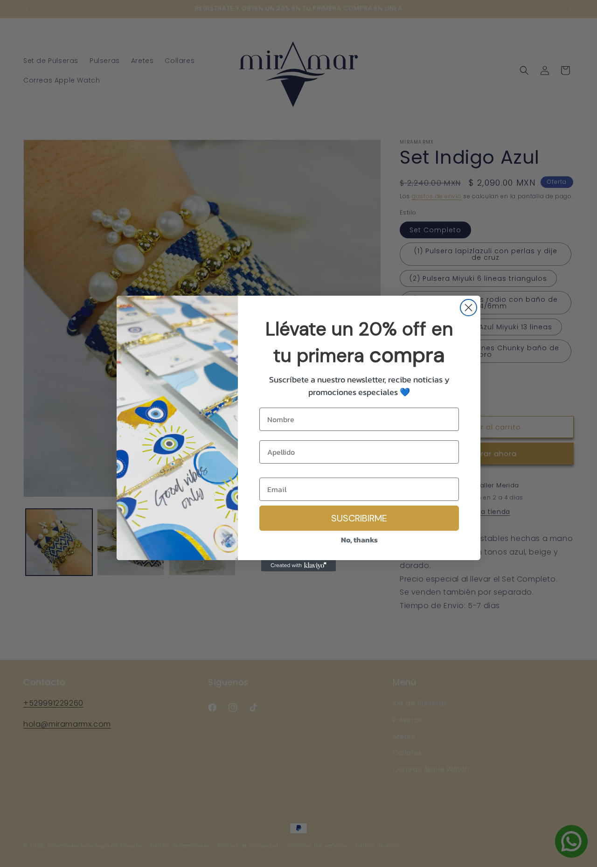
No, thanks (359, 539)
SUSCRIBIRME (359, 518)
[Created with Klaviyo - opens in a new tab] (298, 565)
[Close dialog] (468, 307)
